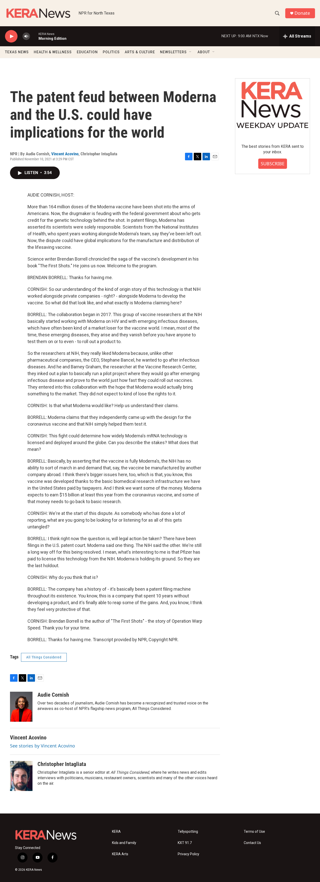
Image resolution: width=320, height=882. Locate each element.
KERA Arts (120, 854)
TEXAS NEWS (17, 52)
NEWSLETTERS (173, 52)
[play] (11, 36)
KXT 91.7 (185, 843)
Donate (302, 13)
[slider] (34, 36)
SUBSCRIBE (272, 164)
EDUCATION (87, 52)
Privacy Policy (188, 854)
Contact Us (252, 843)
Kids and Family (124, 843)
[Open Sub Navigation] (190, 52)
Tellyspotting (188, 831)
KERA (116, 831)
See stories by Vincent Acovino (42, 746)
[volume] (26, 36)
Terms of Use (254, 831)
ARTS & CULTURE (140, 52)
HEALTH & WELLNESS (53, 52)
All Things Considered (44, 657)
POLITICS (111, 52)
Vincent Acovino (64, 153)
